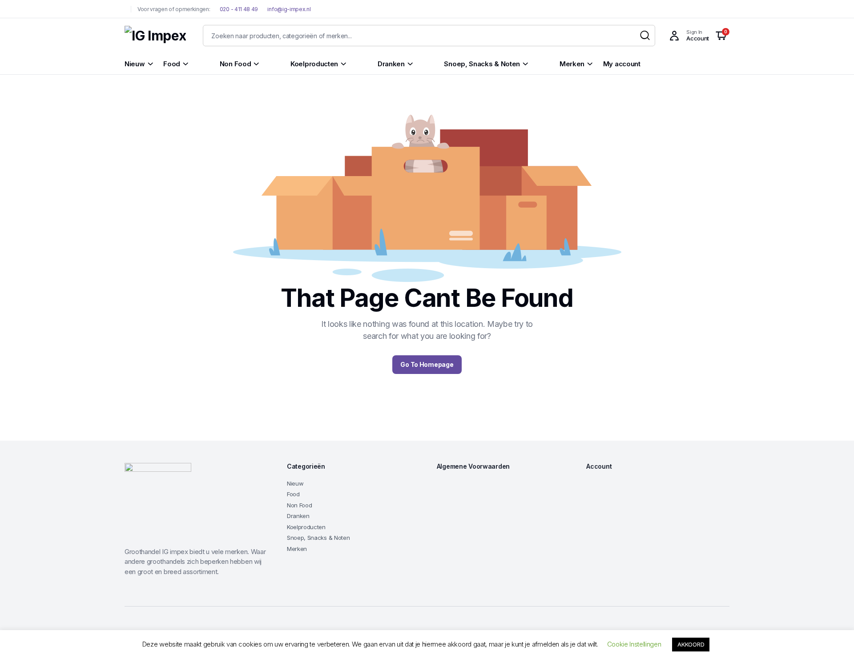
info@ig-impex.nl (288, 9)
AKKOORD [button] (690, 644)
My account (621, 64)
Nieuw (295, 483)
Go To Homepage (426, 364)
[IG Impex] (155, 36)
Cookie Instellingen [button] (634, 644)
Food (293, 494)
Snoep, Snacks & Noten (318, 537)
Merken (297, 548)
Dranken (298, 515)
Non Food (299, 505)
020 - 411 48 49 (238, 9)
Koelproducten (306, 526)
